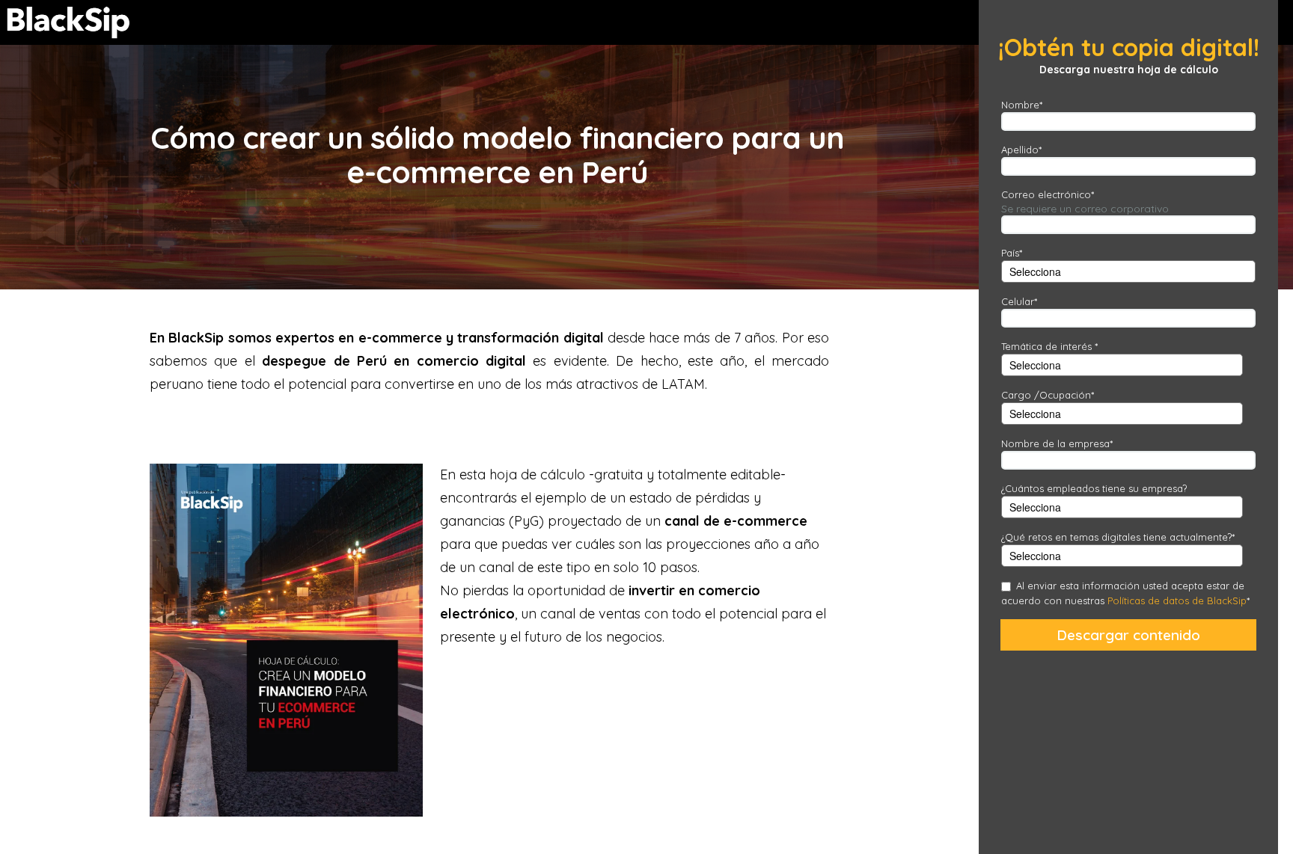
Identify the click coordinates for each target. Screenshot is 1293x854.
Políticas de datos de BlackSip (1175, 600)
